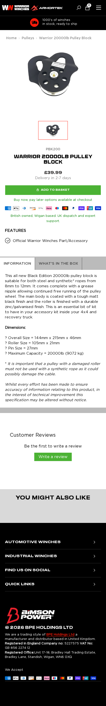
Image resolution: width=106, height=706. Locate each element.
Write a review (53, 457)
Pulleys (28, 38)
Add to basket (55, 190)
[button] (85, 8)
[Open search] (77, 8)
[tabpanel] (53, 338)
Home (11, 38)
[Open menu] (98, 8)
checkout (84, 200)
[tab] (17, 264)
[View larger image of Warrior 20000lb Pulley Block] (53, 130)
